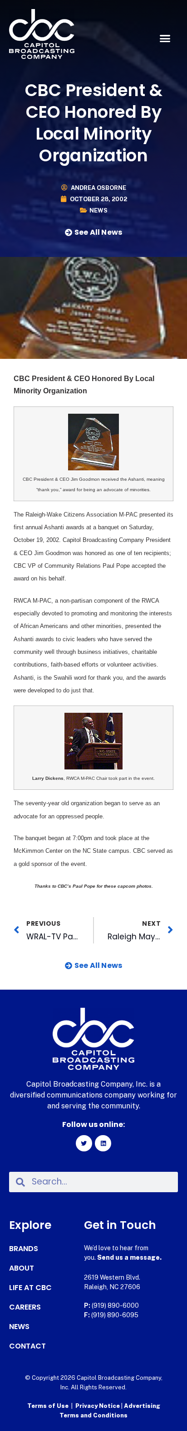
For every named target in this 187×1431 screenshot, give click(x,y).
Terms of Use (48, 1405)
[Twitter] (84, 1143)
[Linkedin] (103, 1143)
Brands (23, 1248)
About (21, 1268)
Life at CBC (30, 1287)
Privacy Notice (98, 1405)
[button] (164, 38)
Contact (27, 1346)
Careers (25, 1307)
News (98, 210)
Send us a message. (129, 1257)
